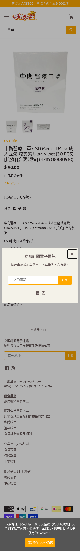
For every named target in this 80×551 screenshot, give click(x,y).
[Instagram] (43, 293)
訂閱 (64, 279)
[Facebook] (37, 293)
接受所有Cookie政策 (40, 542)
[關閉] (72, 254)
